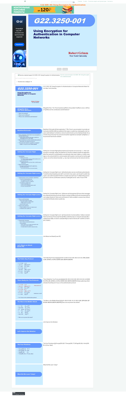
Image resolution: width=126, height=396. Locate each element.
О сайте (85, 1)
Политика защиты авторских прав (97, 1)
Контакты (110, 1)
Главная (80, 1)
